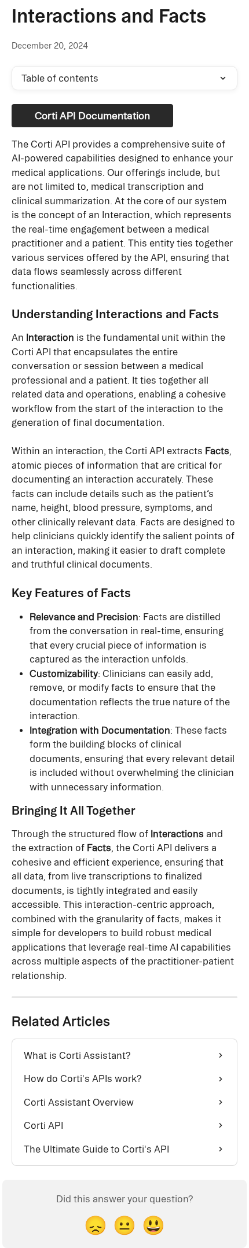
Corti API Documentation (92, 115)
